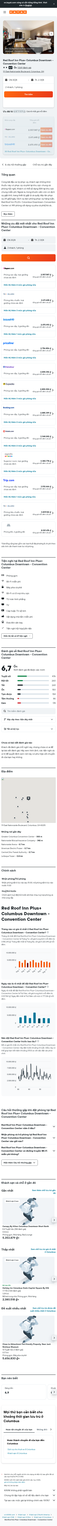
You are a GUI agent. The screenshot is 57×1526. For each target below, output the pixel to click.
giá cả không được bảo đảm (14, 1482)
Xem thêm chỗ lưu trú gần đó (44, 1191)
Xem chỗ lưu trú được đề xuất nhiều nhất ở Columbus (43, 1309)
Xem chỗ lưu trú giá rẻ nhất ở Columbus (43, 1250)
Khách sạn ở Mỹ (8, 1517)
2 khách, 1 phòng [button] (13, 87)
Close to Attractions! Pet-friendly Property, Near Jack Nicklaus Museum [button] (26, 1345)
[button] (54, 4)
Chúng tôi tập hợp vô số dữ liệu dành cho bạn (26, 1495)
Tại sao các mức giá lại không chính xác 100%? (27, 1500)
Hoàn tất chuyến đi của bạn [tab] (19, 1429)
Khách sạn (22, 1515)
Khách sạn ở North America (39, 1515)
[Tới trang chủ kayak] (18, 12)
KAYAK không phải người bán (18, 1490)
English (28, 5)
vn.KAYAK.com (9, 1515)
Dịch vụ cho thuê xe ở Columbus (21, 1449)
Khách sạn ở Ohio (24, 1517)
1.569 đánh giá (24, 67)
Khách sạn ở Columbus (17, 1453)
